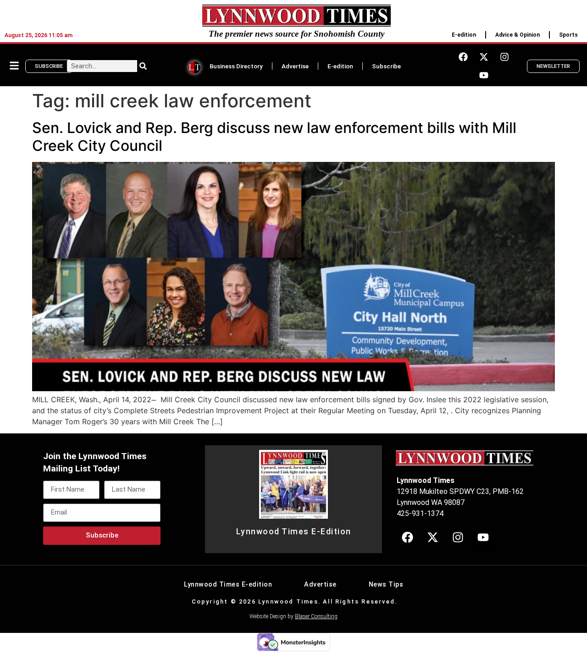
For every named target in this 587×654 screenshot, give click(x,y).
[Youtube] (484, 75)
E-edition (464, 35)
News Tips (386, 584)
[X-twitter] (484, 57)
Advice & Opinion (517, 35)
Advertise (295, 66)
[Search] (143, 66)
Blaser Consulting (316, 616)
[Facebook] (463, 57)
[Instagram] (504, 57)
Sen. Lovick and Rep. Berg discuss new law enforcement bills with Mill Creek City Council (274, 136)
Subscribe (386, 66)
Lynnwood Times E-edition (228, 584)
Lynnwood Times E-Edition (293, 531)
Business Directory (236, 66)
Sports (568, 35)
